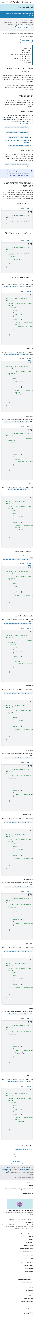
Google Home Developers (26, 33)
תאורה (31, 1236)
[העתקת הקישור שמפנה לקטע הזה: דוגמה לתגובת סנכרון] (14, 204)
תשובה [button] (22, 208)
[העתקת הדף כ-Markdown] (25, 71)
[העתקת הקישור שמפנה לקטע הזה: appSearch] (23, 349)
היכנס (3, 2)
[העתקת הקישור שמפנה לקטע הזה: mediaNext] (23, 686)
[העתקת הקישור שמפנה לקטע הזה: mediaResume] (21, 879)
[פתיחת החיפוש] (8, 2)
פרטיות (26, 1309)
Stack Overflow (28, 1298)
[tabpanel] (17, 220)
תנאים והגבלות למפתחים (25, 1280)
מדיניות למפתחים (27, 1283)
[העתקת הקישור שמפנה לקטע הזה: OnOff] (26, 484)
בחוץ (31, 1258)
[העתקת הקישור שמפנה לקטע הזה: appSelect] (24, 416)
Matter (31, 1185)
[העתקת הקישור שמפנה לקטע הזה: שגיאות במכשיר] (16, 1145)
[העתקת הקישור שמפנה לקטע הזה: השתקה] (26, 1008)
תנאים (31, 1309)
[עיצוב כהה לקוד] (28, 212)
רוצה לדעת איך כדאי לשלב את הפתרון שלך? (20, 1210)
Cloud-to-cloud (25, 7)
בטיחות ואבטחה (28, 1242)
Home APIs (29, 1222)
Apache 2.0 (5, 1169)
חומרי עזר (5, 33)
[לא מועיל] (21, 36)
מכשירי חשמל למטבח (26, 1252)
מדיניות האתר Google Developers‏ (14, 1171)
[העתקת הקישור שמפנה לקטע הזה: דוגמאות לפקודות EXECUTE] (9, 277)
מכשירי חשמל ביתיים (26, 1249)
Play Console (29, 1290)
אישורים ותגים (28, 1265)
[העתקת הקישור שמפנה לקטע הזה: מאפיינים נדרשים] (18, 112)
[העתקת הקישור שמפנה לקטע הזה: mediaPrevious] (21, 815)
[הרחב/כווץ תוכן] (26, 46)
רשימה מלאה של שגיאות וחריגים (24, 1150)
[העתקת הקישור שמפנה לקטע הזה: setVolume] (23, 1076)
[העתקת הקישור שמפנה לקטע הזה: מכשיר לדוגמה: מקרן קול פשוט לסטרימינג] (21, 186)
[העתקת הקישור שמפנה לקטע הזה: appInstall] (24, 281)
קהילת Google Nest (27, 1301)
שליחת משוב (26, 41)
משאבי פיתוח (29, 1271)
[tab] (29, 208)
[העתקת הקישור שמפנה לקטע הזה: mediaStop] (23, 944)
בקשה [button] (29, 208)
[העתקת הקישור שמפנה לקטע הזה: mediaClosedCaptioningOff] (13, 551)
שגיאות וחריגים (24, 123)
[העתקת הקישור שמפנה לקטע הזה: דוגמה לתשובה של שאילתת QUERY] (31, 236)
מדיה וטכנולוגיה (28, 1245)
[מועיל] (23, 36)
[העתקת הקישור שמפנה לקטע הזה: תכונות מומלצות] (18, 151)
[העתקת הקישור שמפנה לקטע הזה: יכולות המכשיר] (17, 96)
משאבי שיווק (29, 1268)
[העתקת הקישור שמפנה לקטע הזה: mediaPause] (22, 750)
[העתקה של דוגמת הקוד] (31, 212)
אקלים (31, 1239)
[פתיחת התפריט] (30, 2)
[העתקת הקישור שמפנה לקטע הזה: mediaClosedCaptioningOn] (13, 616)
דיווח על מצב (13, 175)
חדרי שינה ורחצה (28, 1255)
